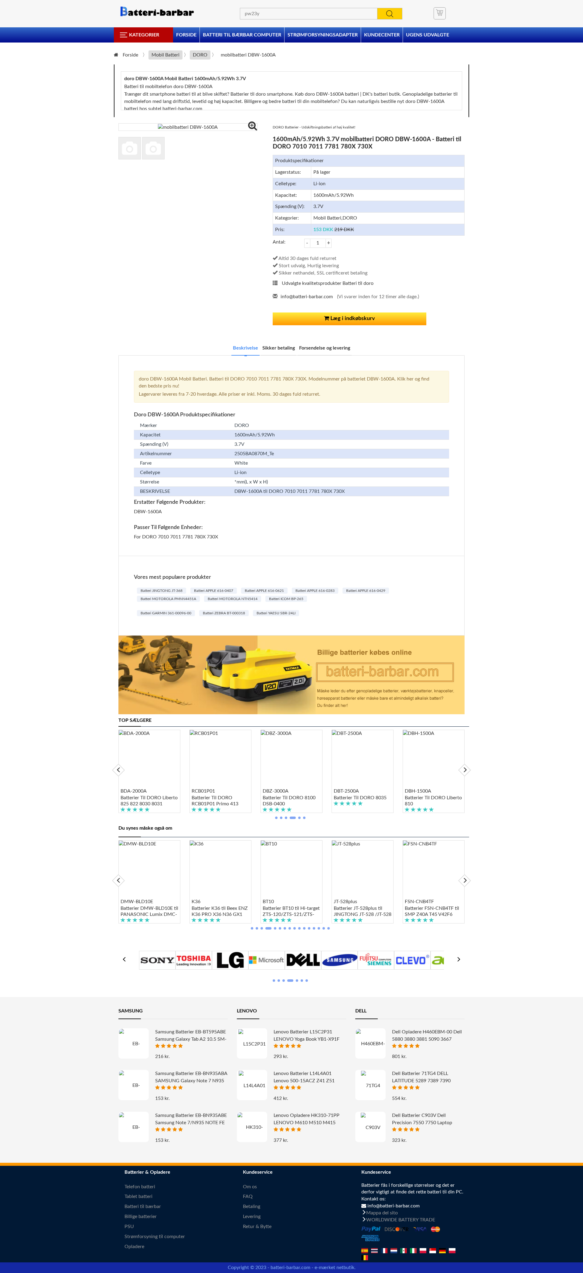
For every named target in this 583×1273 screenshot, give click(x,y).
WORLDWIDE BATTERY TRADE (400, 1219)
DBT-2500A (346, 791)
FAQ (248, 1196)
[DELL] (303, 959)
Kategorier (144, 34)
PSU (129, 1226)
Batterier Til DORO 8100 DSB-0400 (289, 800)
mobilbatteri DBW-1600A (248, 55)
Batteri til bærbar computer (242, 34)
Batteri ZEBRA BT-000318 (224, 613)
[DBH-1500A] (433, 759)
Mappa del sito (382, 1212)
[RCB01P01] (220, 759)
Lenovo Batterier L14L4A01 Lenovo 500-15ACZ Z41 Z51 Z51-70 (304, 1080)
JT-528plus (345, 901)
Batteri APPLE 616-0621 (264, 590)
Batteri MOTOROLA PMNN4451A (168, 599)
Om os (250, 1186)
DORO (200, 55)
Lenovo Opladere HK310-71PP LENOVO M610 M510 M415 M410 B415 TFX (306, 1122)
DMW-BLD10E (137, 901)
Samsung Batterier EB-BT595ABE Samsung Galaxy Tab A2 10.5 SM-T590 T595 (191, 1039)
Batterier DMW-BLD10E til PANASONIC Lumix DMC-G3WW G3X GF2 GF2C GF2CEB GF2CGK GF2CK (149, 911)
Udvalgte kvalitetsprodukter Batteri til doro (327, 283)
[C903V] (370, 1127)
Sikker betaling (278, 348)
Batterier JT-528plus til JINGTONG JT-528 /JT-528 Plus (362, 911)
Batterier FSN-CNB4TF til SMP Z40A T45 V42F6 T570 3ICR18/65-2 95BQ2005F (432, 911)
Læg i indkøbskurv (352, 318)
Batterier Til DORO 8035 (360, 797)
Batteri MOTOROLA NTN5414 (232, 599)
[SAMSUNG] (339, 959)
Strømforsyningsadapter (323, 34)
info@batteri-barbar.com (307, 296)
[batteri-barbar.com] (156, 11)
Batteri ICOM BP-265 (286, 599)
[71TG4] (370, 1085)
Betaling (251, 1206)
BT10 (268, 901)
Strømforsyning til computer (154, 1236)
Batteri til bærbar (142, 1206)
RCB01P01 (203, 791)
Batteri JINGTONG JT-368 (161, 590)
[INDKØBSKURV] (440, 13)
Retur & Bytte (257, 1226)
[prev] (118, 770)
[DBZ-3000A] (291, 759)
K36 (196, 901)
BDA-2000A (134, 791)
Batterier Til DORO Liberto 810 (433, 800)
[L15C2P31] (252, 1044)
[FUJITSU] (376, 959)
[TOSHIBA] (194, 959)
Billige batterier (140, 1216)
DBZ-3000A (275, 791)
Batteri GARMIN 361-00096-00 (166, 613)
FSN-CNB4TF (419, 901)
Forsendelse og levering (324, 348)
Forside (186, 34)
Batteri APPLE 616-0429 (365, 590)
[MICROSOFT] (267, 959)
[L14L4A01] (252, 1085)
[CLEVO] (412, 959)
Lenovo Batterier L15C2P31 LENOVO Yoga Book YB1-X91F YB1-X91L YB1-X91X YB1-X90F (307, 1039)
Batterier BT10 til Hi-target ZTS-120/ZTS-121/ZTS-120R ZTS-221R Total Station (291, 911)
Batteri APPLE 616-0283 (315, 590)
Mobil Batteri (165, 55)
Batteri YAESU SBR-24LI (276, 613)
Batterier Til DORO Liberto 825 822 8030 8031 (149, 800)
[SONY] (157, 959)
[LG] (230, 959)
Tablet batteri (138, 1196)
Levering (252, 1216)
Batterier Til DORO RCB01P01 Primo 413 (215, 800)
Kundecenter (382, 34)
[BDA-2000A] (149, 759)
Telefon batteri (139, 1186)
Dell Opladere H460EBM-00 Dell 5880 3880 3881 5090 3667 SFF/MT (427, 1039)
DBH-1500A (418, 791)
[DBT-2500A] (362, 759)
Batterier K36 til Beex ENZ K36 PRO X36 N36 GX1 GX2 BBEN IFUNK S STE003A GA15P (220, 911)
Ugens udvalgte (427, 34)
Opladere (134, 1246)
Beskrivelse (245, 348)
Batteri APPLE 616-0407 (213, 590)
